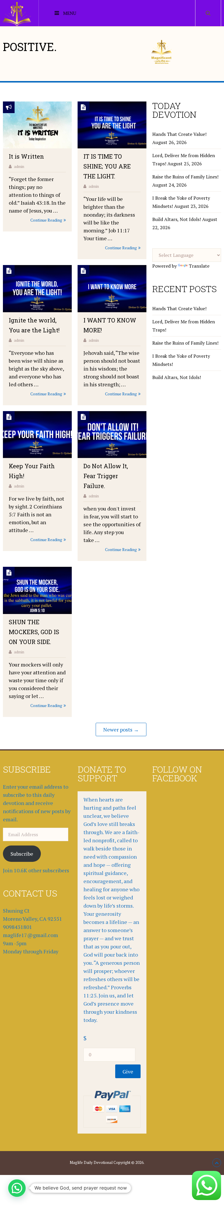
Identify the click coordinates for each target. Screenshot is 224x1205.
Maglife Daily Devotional (91, 1162)
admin (19, 166)
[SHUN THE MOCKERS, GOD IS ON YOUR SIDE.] (37, 590)
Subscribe (21, 853)
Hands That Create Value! (179, 134)
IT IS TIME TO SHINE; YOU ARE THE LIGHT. (107, 166)
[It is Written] (37, 124)
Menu (69, 13)
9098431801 (17, 926)
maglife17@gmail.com (30, 935)
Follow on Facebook (177, 774)
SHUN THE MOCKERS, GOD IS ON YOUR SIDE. (34, 632)
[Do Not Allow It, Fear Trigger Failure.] (112, 434)
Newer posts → (121, 729)
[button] (17, 1188)
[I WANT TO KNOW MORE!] (112, 288)
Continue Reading (46, 220)
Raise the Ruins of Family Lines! (185, 176)
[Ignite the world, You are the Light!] (37, 288)
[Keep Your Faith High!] (37, 434)
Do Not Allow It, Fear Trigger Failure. (105, 476)
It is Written (26, 156)
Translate (199, 266)
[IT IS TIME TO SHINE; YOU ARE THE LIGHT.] (112, 124)
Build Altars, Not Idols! (176, 219)
